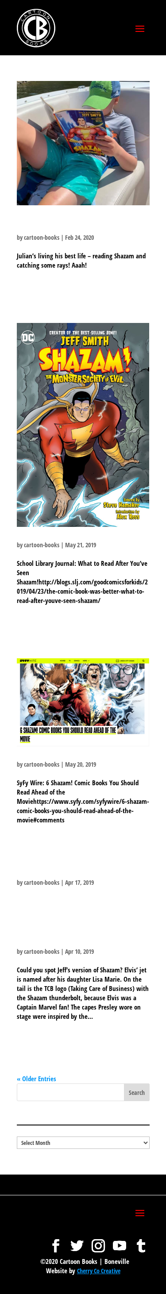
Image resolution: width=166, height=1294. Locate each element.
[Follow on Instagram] (98, 1241)
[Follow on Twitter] (77, 1241)
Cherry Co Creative (98, 1271)
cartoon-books (41, 237)
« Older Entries (36, 1078)
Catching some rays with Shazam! (71, 225)
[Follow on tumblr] (141, 1241)
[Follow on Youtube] (119, 1241)
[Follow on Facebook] (56, 1241)
